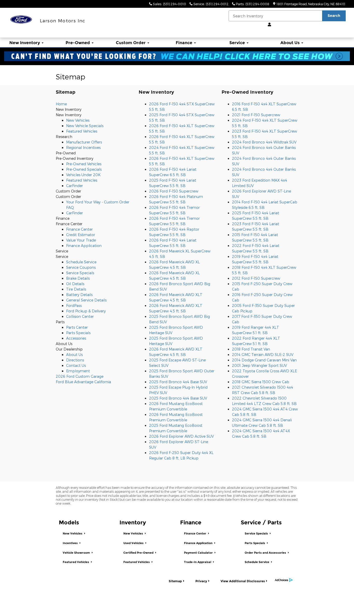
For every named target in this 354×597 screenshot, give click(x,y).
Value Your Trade (81, 240)
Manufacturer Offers (84, 142)
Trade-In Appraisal (198, 562)
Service (237, 43)
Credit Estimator (80, 234)
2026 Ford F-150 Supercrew (173, 191)
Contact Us (76, 365)
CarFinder (74, 185)
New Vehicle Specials (84, 125)
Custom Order (131, 43)
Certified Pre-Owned (138, 552)
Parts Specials (78, 333)
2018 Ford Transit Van (251, 349)
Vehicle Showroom (77, 552)
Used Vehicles (133, 543)
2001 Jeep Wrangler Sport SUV (259, 365)
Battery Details (79, 294)
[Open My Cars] (268, 24)
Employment (78, 371)
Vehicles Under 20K (83, 175)
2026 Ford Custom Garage (79, 376)
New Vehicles (77, 120)
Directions (75, 360)
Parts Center (77, 327)
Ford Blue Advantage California (83, 382)
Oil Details (75, 284)
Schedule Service (81, 262)
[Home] (21, 19)
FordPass (74, 305)
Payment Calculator (199, 552)
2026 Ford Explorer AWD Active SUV (181, 436)
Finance (184, 43)
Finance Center (79, 229)
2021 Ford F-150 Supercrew (256, 115)
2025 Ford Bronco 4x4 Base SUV (178, 382)
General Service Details (86, 300)
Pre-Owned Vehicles (83, 164)
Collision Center (80, 316)
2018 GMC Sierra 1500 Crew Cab (260, 382)
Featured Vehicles (81, 131)
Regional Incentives (83, 147)
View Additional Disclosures (243, 581)
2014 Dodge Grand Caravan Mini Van (264, 360)
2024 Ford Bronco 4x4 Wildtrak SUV (264, 142)
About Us (290, 43)
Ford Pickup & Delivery (86, 311)
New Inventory (24, 43)
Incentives (71, 543)
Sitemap (175, 581)
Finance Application (84, 245)
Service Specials (80, 273)
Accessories (76, 338)
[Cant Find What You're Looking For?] (177, 56)
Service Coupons (81, 267)
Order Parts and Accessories (266, 552)
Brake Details (78, 278)
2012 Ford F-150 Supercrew (256, 278)
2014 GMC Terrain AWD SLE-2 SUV (262, 354)
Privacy (201, 581)
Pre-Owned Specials (84, 169)
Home (61, 104)
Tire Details (76, 289)
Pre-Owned (78, 43)
